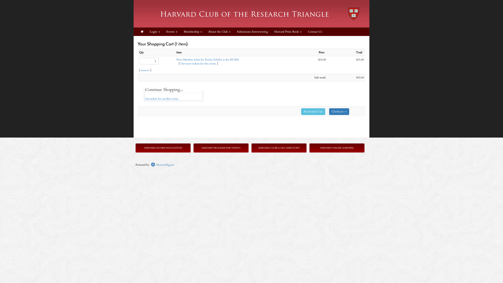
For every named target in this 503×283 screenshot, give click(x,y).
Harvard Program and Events (221, 147)
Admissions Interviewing (252, 32)
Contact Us (315, 32)
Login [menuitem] (154, 32)
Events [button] (170, 32)
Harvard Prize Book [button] (287, 32)
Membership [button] (192, 32)
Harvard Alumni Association (163, 147)
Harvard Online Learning (337, 147)
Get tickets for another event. (162, 99)
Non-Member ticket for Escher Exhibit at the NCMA (207, 60)
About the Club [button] (218, 32)
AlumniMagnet (164, 165)
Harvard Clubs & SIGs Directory (279, 147)
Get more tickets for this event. (198, 63)
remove (145, 70)
